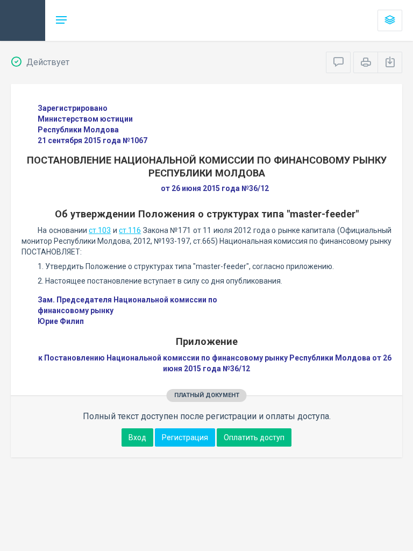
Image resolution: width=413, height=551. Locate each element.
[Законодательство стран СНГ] (22, 20)
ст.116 (130, 230)
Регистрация (185, 437)
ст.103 (100, 230)
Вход (137, 437)
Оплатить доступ (254, 437)
